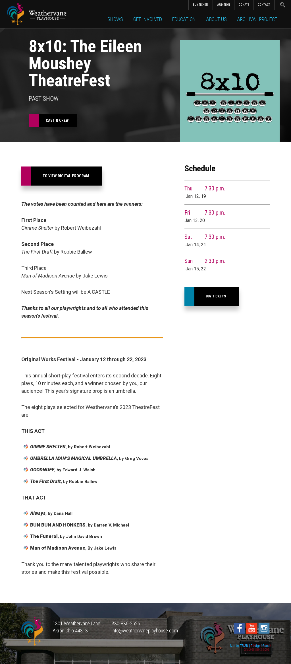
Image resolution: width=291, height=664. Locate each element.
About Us (216, 19)
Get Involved (147, 19)
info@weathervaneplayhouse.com (145, 631)
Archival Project (257, 19)
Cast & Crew (57, 120)
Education (184, 19)
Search (282, 5)
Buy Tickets (200, 4)
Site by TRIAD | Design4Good (250, 646)
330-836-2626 (126, 623)
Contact (264, 4)
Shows (115, 19)
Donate (244, 4)
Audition (223, 4)
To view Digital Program (66, 176)
